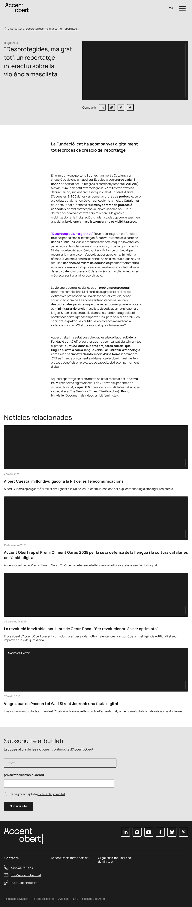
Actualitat (16, 28)
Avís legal (63, 898)
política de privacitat (51, 794)
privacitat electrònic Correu (24, 775)
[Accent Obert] (17, 8)
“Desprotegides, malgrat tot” (72, 234)
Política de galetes (43, 898)
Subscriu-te (18, 806)
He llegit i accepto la (37, 794)
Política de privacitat (16, 898)
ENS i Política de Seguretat (89, 898)
